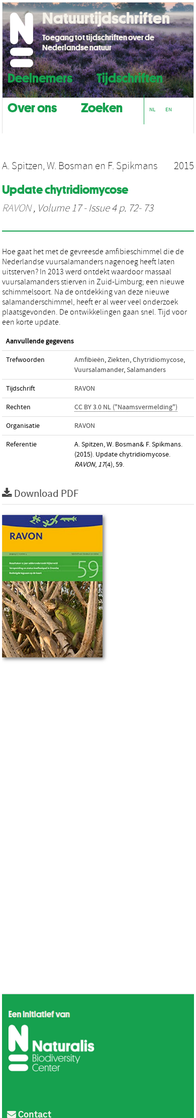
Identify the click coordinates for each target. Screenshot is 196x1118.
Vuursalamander (99, 370)
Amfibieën (89, 360)
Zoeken (102, 106)
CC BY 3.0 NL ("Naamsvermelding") (125, 407)
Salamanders (146, 370)
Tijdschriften (129, 76)
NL (152, 109)
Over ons (32, 106)
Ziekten (119, 360)
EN (168, 109)
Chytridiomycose (158, 360)
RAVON (16, 208)
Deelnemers (40, 76)
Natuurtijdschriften (106, 18)
